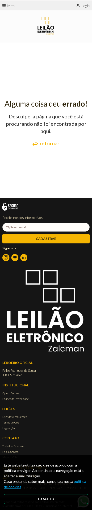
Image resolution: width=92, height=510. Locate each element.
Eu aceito (46, 499)
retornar (49, 143)
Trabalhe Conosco (13, 446)
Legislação (8, 428)
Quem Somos (10, 393)
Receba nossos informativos (22, 218)
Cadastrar (46, 239)
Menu (12, 5)
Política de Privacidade (15, 399)
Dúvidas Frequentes (14, 417)
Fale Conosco (10, 452)
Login (85, 5)
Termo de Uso (10, 422)
